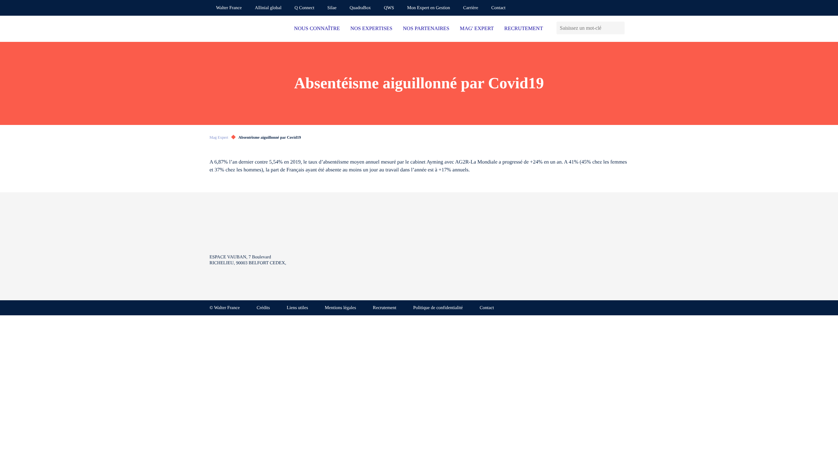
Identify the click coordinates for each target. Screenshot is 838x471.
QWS (389, 8)
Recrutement (384, 307)
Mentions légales (340, 307)
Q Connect (304, 8)
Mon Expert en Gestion (428, 8)
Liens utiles (297, 307)
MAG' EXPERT (477, 28)
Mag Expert (219, 137)
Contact (498, 8)
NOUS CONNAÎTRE (317, 28)
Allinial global (268, 8)
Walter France (229, 8)
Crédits (263, 307)
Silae (332, 8)
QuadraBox (360, 8)
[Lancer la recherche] (619, 28)
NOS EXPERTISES (371, 28)
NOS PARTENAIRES (426, 28)
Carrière (470, 8)
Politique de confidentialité (438, 307)
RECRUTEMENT (523, 28)
